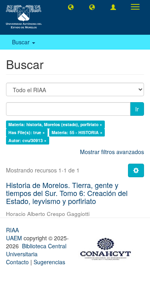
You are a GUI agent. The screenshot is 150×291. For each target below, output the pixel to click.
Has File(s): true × (26, 132)
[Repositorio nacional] (108, 247)
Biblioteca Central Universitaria (36, 250)
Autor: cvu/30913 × (27, 140)
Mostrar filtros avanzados (112, 152)
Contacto (17, 262)
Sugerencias (49, 262)
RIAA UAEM (15, 234)
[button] (71, 7)
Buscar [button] (21, 42)
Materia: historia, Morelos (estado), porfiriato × (55, 124)
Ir (137, 109)
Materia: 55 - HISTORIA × (77, 132)
